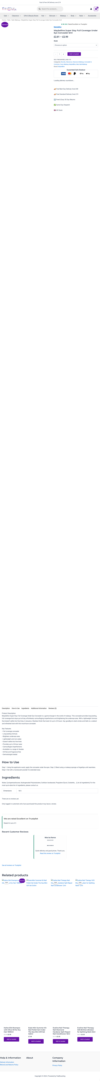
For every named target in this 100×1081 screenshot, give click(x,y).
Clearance (69, 62)
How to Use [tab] (16, 708)
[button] (8, 16)
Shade (56, 41)
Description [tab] (6, 708)
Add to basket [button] (11, 1039)
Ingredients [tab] (25, 708)
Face (61, 64)
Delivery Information (7, 1062)
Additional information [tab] (39, 708)
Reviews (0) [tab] (53, 708)
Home (4, 20)
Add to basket (74, 54)
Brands (63, 62)
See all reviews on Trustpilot (11, 865)
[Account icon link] (91, 9)
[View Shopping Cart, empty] (96, 9)
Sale (8, 20)
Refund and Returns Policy (9, 1065)
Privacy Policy (57, 1065)
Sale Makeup (16, 20)
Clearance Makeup (78, 62)
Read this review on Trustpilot (50, 853)
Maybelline (57, 27)
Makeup (66, 64)
